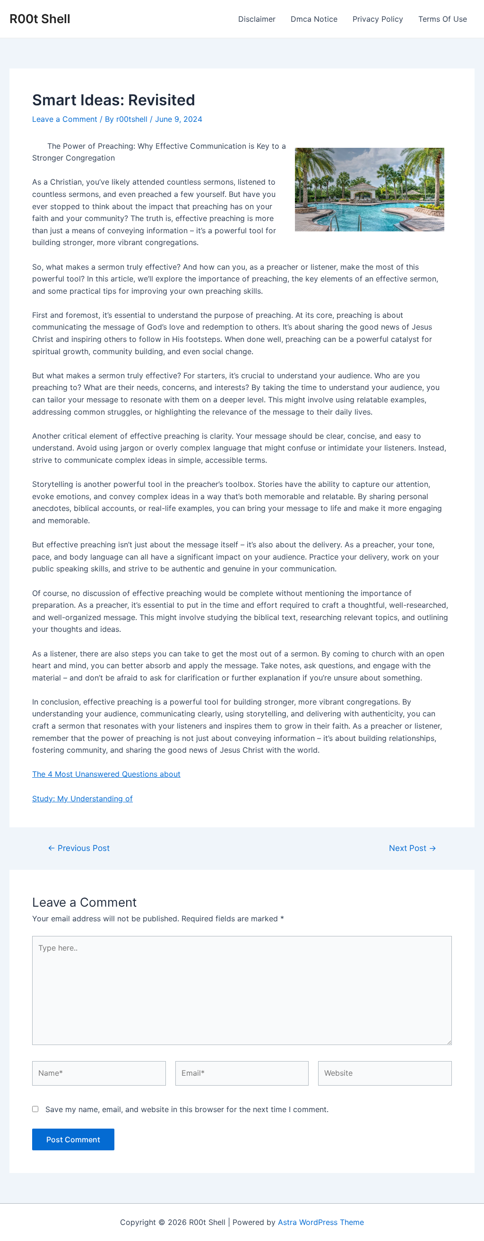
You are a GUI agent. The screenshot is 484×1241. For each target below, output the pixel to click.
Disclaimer (257, 19)
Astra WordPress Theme (321, 1222)
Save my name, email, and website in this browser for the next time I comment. (186, 1109)
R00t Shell (39, 18)
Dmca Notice (314, 19)
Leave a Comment (64, 119)
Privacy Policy (378, 19)
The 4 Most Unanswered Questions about (106, 774)
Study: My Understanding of (82, 798)
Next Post (412, 848)
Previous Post (79, 848)
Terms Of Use (442, 19)
